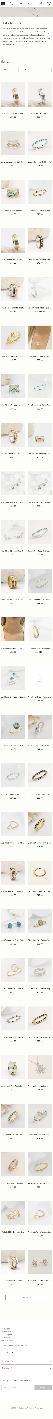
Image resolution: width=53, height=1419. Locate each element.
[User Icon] (40, 3)
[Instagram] (7, 1353)
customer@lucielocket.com (17, 1345)
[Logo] (26, 3)
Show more (26, 1297)
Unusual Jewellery (25, 51)
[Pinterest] (12, 1353)
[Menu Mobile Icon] (3, 3)
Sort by (4, 70)
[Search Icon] (11, 3)
